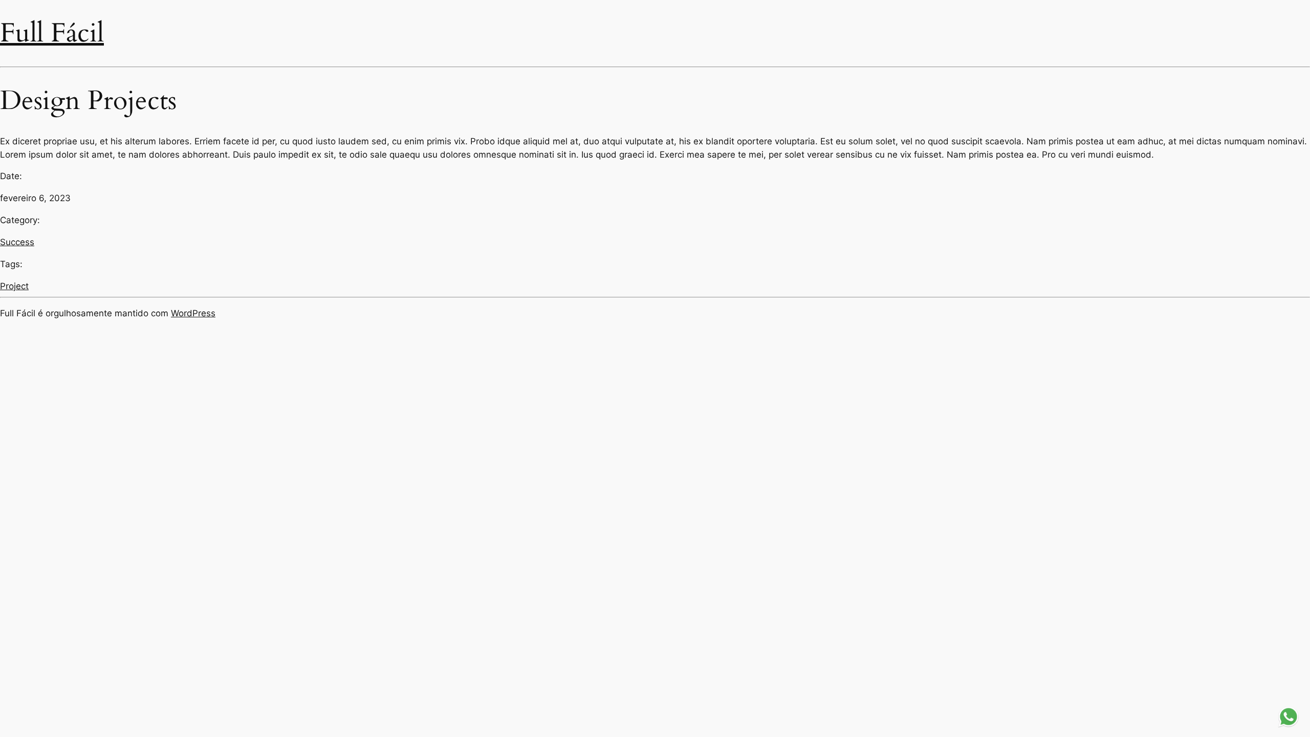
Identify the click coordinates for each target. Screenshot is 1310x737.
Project (14, 286)
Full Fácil (52, 33)
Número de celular (1122, 620)
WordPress (193, 313)
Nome (1100, 583)
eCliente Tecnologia (1214, 676)
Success (17, 242)
